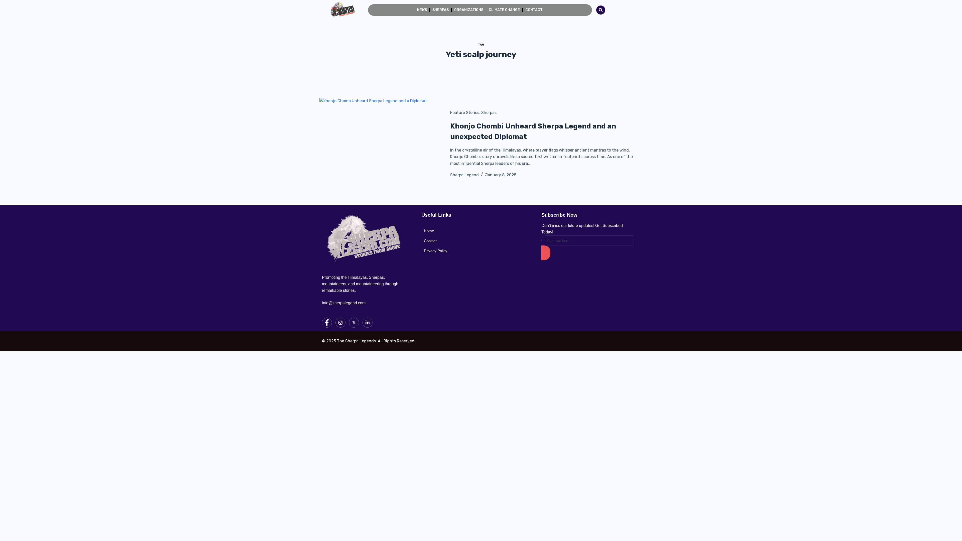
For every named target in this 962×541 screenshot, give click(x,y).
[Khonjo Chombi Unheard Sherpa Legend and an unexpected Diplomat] (381, 144)
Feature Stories (464, 112)
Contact (534, 10)
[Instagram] (340, 323)
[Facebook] (327, 323)
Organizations (468, 10)
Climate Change (504, 10)
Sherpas (440, 10)
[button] (600, 10)
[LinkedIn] (368, 323)
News (422, 10)
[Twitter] (354, 323)
